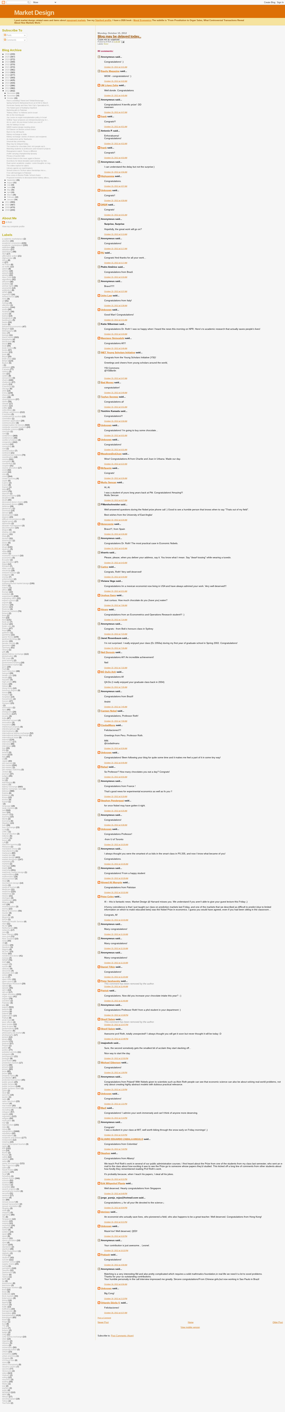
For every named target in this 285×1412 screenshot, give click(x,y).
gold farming (7, 660)
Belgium (6, 329)
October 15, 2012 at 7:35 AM (115, 687)
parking (5, 1011)
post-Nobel (7, 1061)
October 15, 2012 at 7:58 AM (115, 721)
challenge (6, 382)
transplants (7, 1317)
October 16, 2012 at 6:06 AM (115, 1284)
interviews (6, 746)
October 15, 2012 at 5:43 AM (115, 334)
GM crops (6, 658)
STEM (5, 1255)
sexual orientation (10, 1206)
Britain (5, 361)
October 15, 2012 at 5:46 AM (115, 348)
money (5, 909)
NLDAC (5, 951)
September (11, 180)
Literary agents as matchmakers (20, 168)
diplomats (6, 523)
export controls (8, 600)
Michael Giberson (111, 1062)
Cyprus (5, 483)
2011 (7, 202)
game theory (7, 637)
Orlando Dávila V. (110, 1302)
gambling (6, 635)
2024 (7, 59)
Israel (4, 754)
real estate (7, 1105)
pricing (5, 1065)
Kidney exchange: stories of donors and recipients (27, 137)
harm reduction (9, 671)
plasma (5, 1041)
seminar (5, 1195)
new (4, 932)
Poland (5, 1046)
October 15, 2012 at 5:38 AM (115, 306)
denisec (105, 1211)
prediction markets (10, 1063)
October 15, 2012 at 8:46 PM (115, 1194)
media (5, 885)
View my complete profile (13, 226)
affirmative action (9, 256)
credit (4, 472)
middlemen (7, 900)
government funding (11, 662)
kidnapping (7, 782)
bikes (4, 333)
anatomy (6, 284)
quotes (5, 1097)
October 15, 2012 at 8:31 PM (115, 1179)
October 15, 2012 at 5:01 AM (115, 215)
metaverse (7, 894)
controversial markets (11, 455)
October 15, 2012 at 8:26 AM (115, 748)
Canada (5, 369)
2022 (7, 64)
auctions (6, 307)
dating (5, 491)
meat (4, 881)
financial (6, 609)
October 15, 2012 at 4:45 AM (115, 95)
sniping (5, 1223)
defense (5, 506)
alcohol (5, 275)
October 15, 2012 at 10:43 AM (116, 920)
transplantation (9, 1315)
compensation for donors (13, 425)
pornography (8, 1056)
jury (3, 778)
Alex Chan (7, 277)
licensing (6, 821)
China (5, 393)
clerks (4, 401)
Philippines (7, 1031)
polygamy (6, 1054)
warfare (5, 1388)
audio (4, 309)
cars (4, 374)
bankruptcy (7, 320)
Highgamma (107, 176)
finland (5, 613)
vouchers (6, 1379)
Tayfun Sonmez (109, 396)
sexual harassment (10, 1204)
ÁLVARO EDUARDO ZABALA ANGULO (122, 1139)
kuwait (5, 802)
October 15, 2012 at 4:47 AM (115, 112)
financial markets (9, 611)
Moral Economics (142, 20)
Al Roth (8, 222)
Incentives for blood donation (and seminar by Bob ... (28, 161)
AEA (4, 254)
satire (4, 1168)
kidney (5, 784)
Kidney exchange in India (17, 134)
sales (4, 1161)
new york (6, 936)
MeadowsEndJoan (111, 453)
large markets (8, 808)
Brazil (4, 356)
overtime (6, 1001)
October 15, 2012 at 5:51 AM (115, 407)
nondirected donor (10, 956)
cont (4, 448)
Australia (6, 311)
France (5, 628)
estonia (5, 588)
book (4, 346)
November (11, 96)
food (4, 620)
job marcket (7, 763)
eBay (4, 551)
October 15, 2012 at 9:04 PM (115, 1208)
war (3, 1386)
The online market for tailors (18, 166)
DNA (4, 536)
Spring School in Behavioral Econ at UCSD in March (27, 103)
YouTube (6, 1403)
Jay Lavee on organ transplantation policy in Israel (27, 117)
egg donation (8, 562)
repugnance (7, 1131)
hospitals (6, 697)
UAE (4, 1334)
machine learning (10, 844)
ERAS (5, 585)
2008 (7, 210)
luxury (5, 840)
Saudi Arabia (8, 1170)
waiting (5, 1382)
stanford (5, 1249)
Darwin (5, 487)
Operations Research (11, 983)
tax (3, 1281)
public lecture (8, 1084)
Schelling (6, 1176)
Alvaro (104, 609)
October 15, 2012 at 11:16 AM (116, 934)
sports (5, 1245)
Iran (4, 748)
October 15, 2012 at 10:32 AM (116, 892)
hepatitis (6, 680)
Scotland (6, 1185)
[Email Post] (122, 42)
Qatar (4, 1090)
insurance (6, 725)
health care (7, 675)
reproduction (8, 1125)
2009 (7, 207)
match (5, 868)
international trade (10, 737)
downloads (7, 540)
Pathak (5, 1018)
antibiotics (6, 290)
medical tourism (9, 887)
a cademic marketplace (12, 239)
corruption (6, 461)
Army (4, 299)
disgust (5, 530)
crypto (5, 481)
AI (3, 262)
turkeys (5, 1330)
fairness (5, 605)
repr (4, 1123)
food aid (5, 622)
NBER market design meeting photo (21, 127)
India (4, 718)
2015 (7, 83)
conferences (7, 438)
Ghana (5, 650)
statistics (6, 1253)
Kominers (6, 795)
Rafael (104, 767)
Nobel (106, 44)
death (4, 500)
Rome (5, 1153)
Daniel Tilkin (108, 967)
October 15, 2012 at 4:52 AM (115, 144)
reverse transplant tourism (13, 1144)
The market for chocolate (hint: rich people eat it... (26, 146)
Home (190, 1322)
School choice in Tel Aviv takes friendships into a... (27, 170)
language (6, 806)
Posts (8, 35)
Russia (5, 1155)
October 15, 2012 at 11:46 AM (116, 1001)
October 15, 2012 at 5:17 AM (115, 249)
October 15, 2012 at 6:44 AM (115, 577)
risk (3, 1150)
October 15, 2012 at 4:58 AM (115, 201)
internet (5, 740)
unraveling (7, 1354)
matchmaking (8, 874)
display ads (7, 532)
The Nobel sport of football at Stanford (22, 108)
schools (5, 1180)
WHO (4, 1394)
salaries (5, 1159)
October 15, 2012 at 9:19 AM (115, 796)
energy (5, 577)
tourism (5, 1305)
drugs (4, 547)
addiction (6, 247)
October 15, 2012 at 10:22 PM (116, 1250)
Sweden (6, 1270)
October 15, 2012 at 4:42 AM (115, 81)
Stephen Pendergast (112, 800)
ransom (5, 1103)
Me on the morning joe (15, 115)
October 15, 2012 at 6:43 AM (115, 563)
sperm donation (9, 1240)
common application (11, 421)
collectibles (7, 410)
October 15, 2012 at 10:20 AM (116, 845)
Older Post (278, 1322)
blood (4, 344)
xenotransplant (9, 1399)
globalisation (8, 656)
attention (6, 305)
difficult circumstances (12, 519)
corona (5, 459)
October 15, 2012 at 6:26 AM (115, 478)
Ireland (5, 752)
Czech (5, 485)
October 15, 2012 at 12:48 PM (116, 1039)
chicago (5, 389)
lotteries (5, 836)
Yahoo (5, 1401)
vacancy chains (9, 1367)
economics (7, 558)
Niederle (6, 947)
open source (7, 981)
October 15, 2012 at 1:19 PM (115, 1089)
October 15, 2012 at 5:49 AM (115, 393)
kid (3, 780)
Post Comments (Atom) (122, 1335)
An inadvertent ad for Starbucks (19, 139)
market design (8, 857)
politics (5, 1050)
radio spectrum (9, 1101)
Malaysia (6, 847)
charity (5, 384)
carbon (5, 371)
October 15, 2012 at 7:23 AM (115, 634)
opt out (5, 992)
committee (6, 418)
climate (5, 404)
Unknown (106, 190)
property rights (8, 1076)
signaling (6, 1215)
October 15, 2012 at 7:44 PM (115, 1149)
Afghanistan (7, 258)
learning (6, 817)
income (5, 716)
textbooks (6, 1294)
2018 (7, 75)
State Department (10, 1251)
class (4, 397)
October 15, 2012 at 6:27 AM (115, 500)
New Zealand (8, 939)
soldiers (5, 1232)
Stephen (105, 1153)
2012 (7, 91)
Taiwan (5, 1275)
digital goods (8, 521)
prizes (5, 1073)
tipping (5, 1302)
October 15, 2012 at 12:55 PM (116, 1058)
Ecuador (6, 560)
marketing (6, 862)
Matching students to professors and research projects (29, 149)
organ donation (9, 994)
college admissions (10, 412)
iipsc (4, 710)
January (10, 200)
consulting (6, 446)
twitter (4, 1332)
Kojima (5, 793)
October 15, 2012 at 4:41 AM (115, 67)
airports (5, 273)
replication (7, 1120)
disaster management (12, 525)
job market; (7, 767)
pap (4, 1005)
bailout (5, 316)
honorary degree (9, 690)
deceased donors (10, 504)
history (5, 684)
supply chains (8, 1264)
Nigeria (5, 949)
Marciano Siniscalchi (112, 338)
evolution (6, 594)
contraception (8, 451)
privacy (5, 1069)
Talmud (5, 1277)
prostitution (7, 1078)
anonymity (6, 288)
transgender (7, 1311)
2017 (7, 78)
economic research (10, 555)
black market (8, 337)
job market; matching (11, 769)
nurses (5, 966)
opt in (4, 990)
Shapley (6, 1208)
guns (4, 667)
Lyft (3, 842)
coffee (5, 408)
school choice (8, 1178)
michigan (6, 898)
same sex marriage (10, 1163)
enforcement (7, 579)
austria (5, 314)
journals (5, 774)
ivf (3, 759)
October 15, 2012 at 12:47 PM (116, 1025)
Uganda (5, 1341)
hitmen (5, 686)
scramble (6, 1187)
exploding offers (9, 598)
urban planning (9, 1356)
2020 (7, 70)
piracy (5, 1039)
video (4, 1373)
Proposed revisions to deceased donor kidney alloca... (28, 178)
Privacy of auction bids (16, 156)
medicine (6, 891)
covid (4, 470)
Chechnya (6, 386)
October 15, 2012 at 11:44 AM (116, 986)
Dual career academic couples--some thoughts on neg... (29, 163)
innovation (7, 722)
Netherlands (7, 928)
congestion (7, 442)
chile (4, 391)
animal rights (8, 286)
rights (4, 1146)
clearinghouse (8, 399)
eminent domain (9, 573)
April (9, 192)
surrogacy (6, 1268)
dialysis (5, 517)
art (3, 301)
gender (5, 641)
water (4, 1390)
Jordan (5, 772)
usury (4, 1362)
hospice (5, 695)
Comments (11, 40)
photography (8, 1035)
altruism (5, 282)
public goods (8, 1082)
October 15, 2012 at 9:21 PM (115, 1222)
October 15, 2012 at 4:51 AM (115, 127)
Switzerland (7, 1272)
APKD (5, 292)
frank (104, 116)
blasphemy (7, 339)
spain (4, 1234)
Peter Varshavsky (110, 981)
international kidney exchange (15, 733)
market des (7, 855)
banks (5, 322)
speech (5, 1238)
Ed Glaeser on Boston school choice (21, 129)
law (3, 810)
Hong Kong (7, 688)
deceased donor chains (12, 502)
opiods (5, 986)
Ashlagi (5, 303)
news (4, 941)
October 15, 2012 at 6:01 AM (115, 435)
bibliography (7, 331)
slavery (5, 1221)
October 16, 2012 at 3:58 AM (115, 1265)
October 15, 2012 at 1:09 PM (115, 1073)
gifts (4, 652)
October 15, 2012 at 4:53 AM (115, 158)
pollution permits (9, 1052)
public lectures (8, 1086)
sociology (6, 1225)
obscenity (6, 971)
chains (5, 380)
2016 (7, 80)
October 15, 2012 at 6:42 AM (115, 548)
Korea (5, 797)
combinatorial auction (11, 416)
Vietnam (6, 1375)
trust (4, 1324)
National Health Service (12, 921)
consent (5, 444)
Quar (4, 1093)
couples (5, 466)
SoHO (5, 1230)
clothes (5, 406)
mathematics (8, 876)
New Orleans (8, 934)
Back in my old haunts (15, 132)
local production (9, 834)
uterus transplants (10, 1364)
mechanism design (10, 883)
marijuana (6, 853)
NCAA (5, 926)
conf (4, 433)
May (9, 190)
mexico (5, 896)
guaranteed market (10, 665)
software (6, 1227)
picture (5, 1037)
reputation (6, 1133)
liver (4, 825)
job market (7, 765)
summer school (9, 1262)
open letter (7, 979)
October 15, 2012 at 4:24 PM (115, 1135)
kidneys (5, 791)
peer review (7, 1024)
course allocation (9, 468)
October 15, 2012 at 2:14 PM (115, 1118)
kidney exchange (9, 787)
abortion (6, 241)
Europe (5, 592)
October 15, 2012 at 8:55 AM (115, 777)
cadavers (6, 367)
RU (102, 252)
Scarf (4, 1174)
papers (5, 1007)
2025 (7, 57)
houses (5, 701)
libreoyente (107, 524)
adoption (6, 249)
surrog (5, 1266)
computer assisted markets (14, 427)
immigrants (7, 712)
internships (7, 742)
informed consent (10, 720)
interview (6, 744)
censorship (7, 378)
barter (4, 324)
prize (4, 1071)
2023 (7, 62)
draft (4, 545)
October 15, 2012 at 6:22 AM (115, 464)
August (10, 183)
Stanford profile (103, 20)
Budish (5, 363)
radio (4, 1099)
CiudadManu (108, 725)
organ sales (7, 996)
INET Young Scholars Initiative (118, 352)
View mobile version (190, 1327)
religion (5, 1118)
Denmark (6, 511)
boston (5, 352)
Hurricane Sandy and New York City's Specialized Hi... (28, 105)
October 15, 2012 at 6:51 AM (115, 591)
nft (3, 943)
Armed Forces (8, 297)
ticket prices (7, 1298)
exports (5, 603)
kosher (5, 799)
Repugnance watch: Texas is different (22, 151)
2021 (7, 67)
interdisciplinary (9, 729)
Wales (5, 1384)
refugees (6, 1112)
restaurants (7, 1140)
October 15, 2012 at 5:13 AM (115, 234)
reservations (7, 1135)
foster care (7, 626)
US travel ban (8, 1360)
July (9, 185)
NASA (5, 919)
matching (6, 870)
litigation (6, 823)
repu (4, 1127)
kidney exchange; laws (12, 789)
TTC (4, 1326)
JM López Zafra (109, 85)
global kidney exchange (13, 654)
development (8, 515)
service (5, 1198)
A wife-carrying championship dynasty (22, 154)
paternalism (7, 1016)
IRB (3, 750)
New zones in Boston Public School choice (24, 175)
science (5, 1183)
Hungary (6, 703)
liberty (5, 819)
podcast (5, 1043)
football (5, 624)
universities (7, 1347)
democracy (7, 508)
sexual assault (8, 1202)
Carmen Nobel (109, 711)
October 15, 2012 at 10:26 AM (116, 864)
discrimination (8, 528)
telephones (7, 1283)
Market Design (34, 12)
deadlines (6, 498)
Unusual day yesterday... (17, 141)
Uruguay (6, 1358)
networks (6, 930)
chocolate (6, 395)
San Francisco (8, 1165)
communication (9, 423)
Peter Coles (107, 896)
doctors (5, 538)
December (11, 93)
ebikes (5, 553)
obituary (5, 969)
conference (7, 436)
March (10, 195)
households (7, 699)
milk (4, 904)
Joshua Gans (108, 595)
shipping (6, 1212)
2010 (7, 205)
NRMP (5, 960)
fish (3, 618)
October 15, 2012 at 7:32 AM (115, 668)
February (11, 197)
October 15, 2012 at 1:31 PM (115, 1104)
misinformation (8, 906)
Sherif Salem (108, 1019)
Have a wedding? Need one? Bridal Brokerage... (26, 101)
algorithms (7, 279)
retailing (5, 1142)
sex (3, 1200)
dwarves (6, 549)
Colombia (6, 414)
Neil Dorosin (108, 652)
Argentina (6, 294)
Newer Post (103, 1322)
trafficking (6, 1309)
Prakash (105, 1254)
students (6, 1257)
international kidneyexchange (15, 735)
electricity (6, 570)
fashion (5, 607)
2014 (7, 85)
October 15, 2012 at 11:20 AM (116, 977)
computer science (10, 429)
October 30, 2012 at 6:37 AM (115, 1313)
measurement (8, 879)
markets (5, 864)
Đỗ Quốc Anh (108, 672)
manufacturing (8, 851)
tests (4, 1290)
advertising (7, 252)
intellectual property (11, 727)
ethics (4, 590)
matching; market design (13, 872)
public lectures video (11, 1088)
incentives (6, 714)
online (5, 975)
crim (4, 474)
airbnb (5, 269)
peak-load (6, 1020)
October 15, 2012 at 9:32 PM (115, 1236)
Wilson (5, 1397)
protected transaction (11, 1080)
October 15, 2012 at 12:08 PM (116, 1015)
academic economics (11, 243)
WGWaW (6, 1392)
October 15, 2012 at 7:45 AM (115, 707)
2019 (7, 72)
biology (5, 335)
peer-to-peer (7, 1026)
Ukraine (5, 1343)
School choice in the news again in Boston (23, 158)
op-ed (4, 977)
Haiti (4, 669)
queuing (6, 1095)
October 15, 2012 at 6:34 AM (115, 520)
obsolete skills (8, 973)
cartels (5, 376)
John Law (106, 295)
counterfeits (7, 463)
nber (4, 924)
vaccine (5, 1369)
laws (4, 812)
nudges (5, 964)
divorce (5, 534)
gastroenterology (9, 639)
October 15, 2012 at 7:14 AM (115, 620)
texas (4, 1292)
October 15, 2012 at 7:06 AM (115, 605)
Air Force (6, 264)
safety (4, 1157)
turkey (5, 1328)
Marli (103, 1108)
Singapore (7, 1219)
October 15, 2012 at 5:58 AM (115, 421)
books (5, 350)
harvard (5, 673)
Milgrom (5, 902)
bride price (7, 359)
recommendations (10, 1108)
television (6, 1285)
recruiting (6, 1110)
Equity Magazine (110, 71)
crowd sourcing (9, 478)
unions (5, 1345)
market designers (10, 859)
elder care (6, 568)
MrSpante (106, 468)
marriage (6, 866)
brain (4, 354)
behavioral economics (12, 326)
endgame (6, 575)
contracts (6, 453)
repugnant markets (76, 20)
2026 (7, 54)
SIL (3, 1217)
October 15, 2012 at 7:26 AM (115, 648)
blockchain (7, 341)
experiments (7, 596)
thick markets (8, 1296)
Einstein (5, 566)
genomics (6, 645)
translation (7, 1313)
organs (5, 998)
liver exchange (8, 827)
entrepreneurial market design (15, 583)
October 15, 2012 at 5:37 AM (115, 291)
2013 (7, 88)
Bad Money (107, 382)
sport (4, 1242)
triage (4, 1322)
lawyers (5, 814)
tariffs (4, 1279)
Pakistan (6, 1003)
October (10, 98)
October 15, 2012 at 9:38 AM (115, 825)
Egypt (4, 564)
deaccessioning (9, 496)
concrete (6, 431)
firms (4, 615)
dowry (5, 543)
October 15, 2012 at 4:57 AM (115, 186)
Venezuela (7, 1371)
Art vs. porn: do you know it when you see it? (25, 122)
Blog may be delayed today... (119, 36)
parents (5, 1009)
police (5, 1048)
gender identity (9, 643)
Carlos (104, 566)
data (4, 489)
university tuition (9, 1349)
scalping (6, 1172)
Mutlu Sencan (108, 482)
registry (5, 1114)
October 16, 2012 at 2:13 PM (115, 1299)
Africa (4, 260)
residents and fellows (11, 1138)
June (9, 187)
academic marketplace (12, 245)
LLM (4, 829)
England (6, 581)
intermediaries (8, 731)
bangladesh (7, 318)
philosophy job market (12, 1033)
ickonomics (7, 707)
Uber (4, 1339)
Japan (5, 761)
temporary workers (10, 1287)
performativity (8, 1028)
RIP (3, 1148)
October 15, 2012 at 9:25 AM (115, 811)
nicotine (5, 945)
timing (5, 1300)
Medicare (6, 889)
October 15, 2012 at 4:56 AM (115, 172)
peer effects (7, 1022)
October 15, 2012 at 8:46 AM (115, 763)
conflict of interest (10, 440)
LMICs (5, 832)
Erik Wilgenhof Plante (113, 1183)
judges (5, 776)
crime (4, 476)
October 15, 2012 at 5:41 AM (115, 320)
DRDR (104, 204)
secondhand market (11, 1191)
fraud (4, 630)
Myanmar (6, 917)
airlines (5, 271)
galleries (6, 633)
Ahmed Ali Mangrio (111, 882)
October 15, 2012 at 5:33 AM (115, 277)
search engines (9, 1189)
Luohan (5, 838)
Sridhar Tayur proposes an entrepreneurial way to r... (28, 120)
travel (4, 1319)
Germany (6, 647)
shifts (4, 1210)
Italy (4, 757)
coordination (7, 457)
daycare (5, 493)
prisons (5, 1067)
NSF (4, 962)
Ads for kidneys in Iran (16, 125)
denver (5, 513)
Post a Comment (104, 1318)
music (4, 915)
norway (5, 958)
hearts (5, 677)
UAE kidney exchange (12, 1337)
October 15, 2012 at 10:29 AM (116, 878)
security (5, 1193)
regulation (6, 1116)
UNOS (5, 1352)
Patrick (105, 990)
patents (5, 1013)
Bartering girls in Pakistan (17, 110)
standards (6, 1247)
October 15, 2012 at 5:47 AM (115, 378)
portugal (6, 1058)
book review (7, 348)
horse (4, 692)
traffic (4, 1307)
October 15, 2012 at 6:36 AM (115, 534)
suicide (5, 1260)
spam (4, 1236)
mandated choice (10, 849)
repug (4, 1129)
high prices (7, 682)
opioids (5, 988)
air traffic (6, 267)
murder (5, 913)
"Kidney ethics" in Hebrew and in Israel (22, 113)
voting (5, 1377)
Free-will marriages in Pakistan (19, 173)
